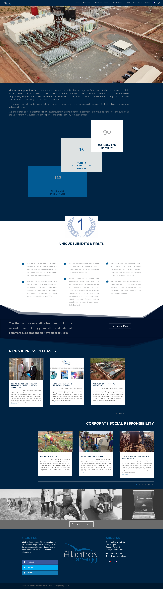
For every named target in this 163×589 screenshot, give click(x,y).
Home (78, 3)
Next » (121, 413)
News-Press (137, 3)
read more (14, 404)
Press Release (36, 390)
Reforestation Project (50, 456)
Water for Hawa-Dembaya (92, 456)
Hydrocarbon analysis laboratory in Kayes (62, 385)
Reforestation (66, 459)
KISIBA (67, 586)
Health (150, 461)
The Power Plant (101, 3)
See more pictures (81, 524)
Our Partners (117, 3)
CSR (128, 3)
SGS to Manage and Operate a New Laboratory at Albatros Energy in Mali (24, 385)
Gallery (147, 3)
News (30, 390)
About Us (86, 3)
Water (109, 459)
